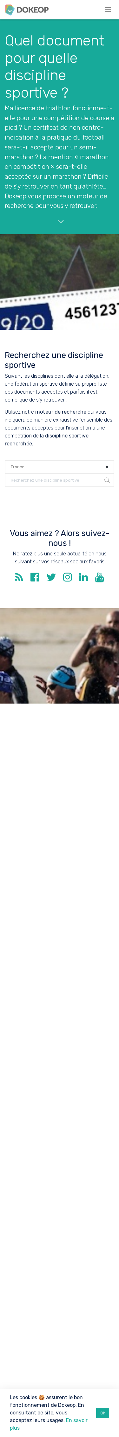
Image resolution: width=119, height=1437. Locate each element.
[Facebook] (34, 579)
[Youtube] (99, 579)
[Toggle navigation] (108, 10)
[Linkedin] (83, 579)
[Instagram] (67, 579)
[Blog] (19, 579)
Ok (102, 1413)
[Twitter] (51, 579)
